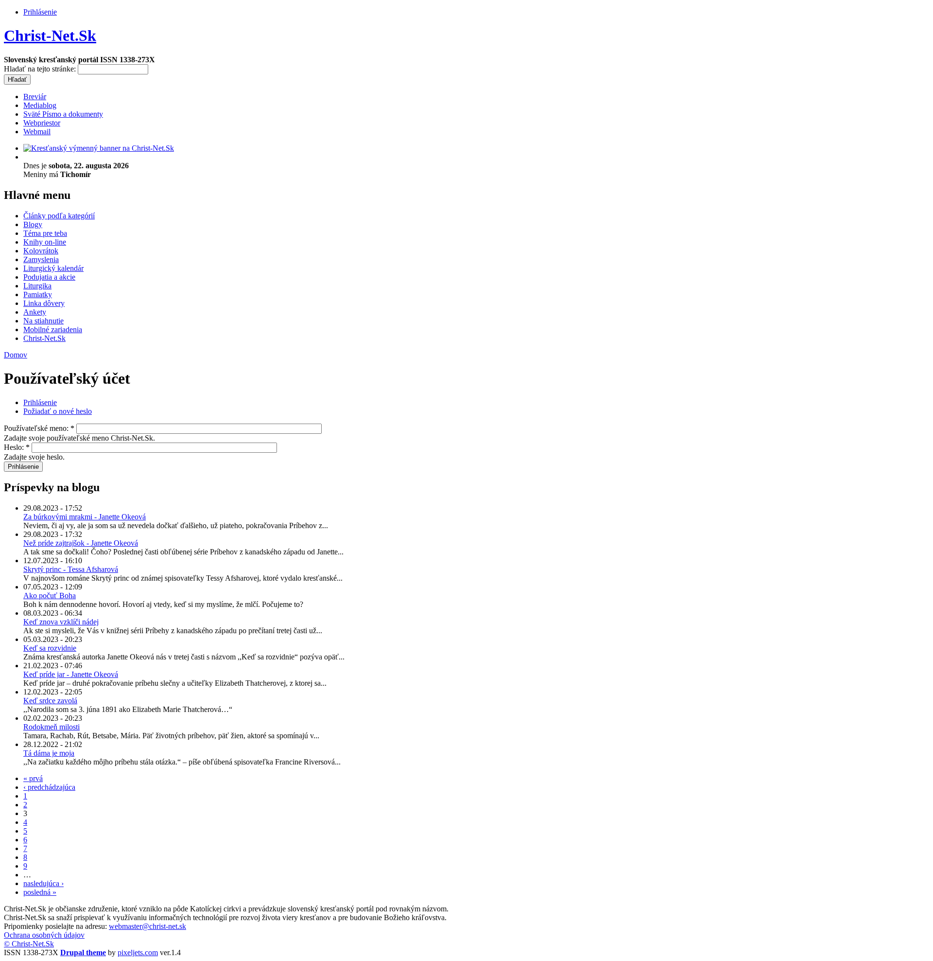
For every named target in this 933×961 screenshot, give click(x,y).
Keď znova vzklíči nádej (61, 622)
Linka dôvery (44, 303)
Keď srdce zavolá (50, 700)
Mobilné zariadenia (52, 329)
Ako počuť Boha (49, 595)
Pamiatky (37, 294)
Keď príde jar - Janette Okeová (70, 674)
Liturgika (37, 286)
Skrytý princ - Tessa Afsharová (70, 569)
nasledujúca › (43, 883)
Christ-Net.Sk (50, 35)
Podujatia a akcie (49, 277)
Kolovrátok (40, 251)
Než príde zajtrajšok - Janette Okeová (80, 543)
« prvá (33, 778)
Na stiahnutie (43, 321)
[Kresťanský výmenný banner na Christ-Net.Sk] (98, 148)
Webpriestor (41, 123)
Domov (15, 355)
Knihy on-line (44, 242)
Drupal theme (83, 952)
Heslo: (17, 447)
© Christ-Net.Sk (29, 944)
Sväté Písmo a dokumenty (63, 114)
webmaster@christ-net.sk (147, 926)
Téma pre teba (45, 233)
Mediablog (39, 105)
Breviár (34, 96)
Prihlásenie (40, 12)
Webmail (37, 131)
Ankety (34, 312)
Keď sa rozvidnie (49, 648)
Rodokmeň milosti (51, 727)
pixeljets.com (138, 952)
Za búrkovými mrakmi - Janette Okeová (84, 517)
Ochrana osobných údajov (44, 935)
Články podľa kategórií (59, 216)
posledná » (39, 892)
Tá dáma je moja (48, 753)
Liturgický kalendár (53, 268)
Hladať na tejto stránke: (41, 69)
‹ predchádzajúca (49, 787)
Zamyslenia (41, 259)
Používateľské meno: (39, 428)
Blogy (32, 224)
